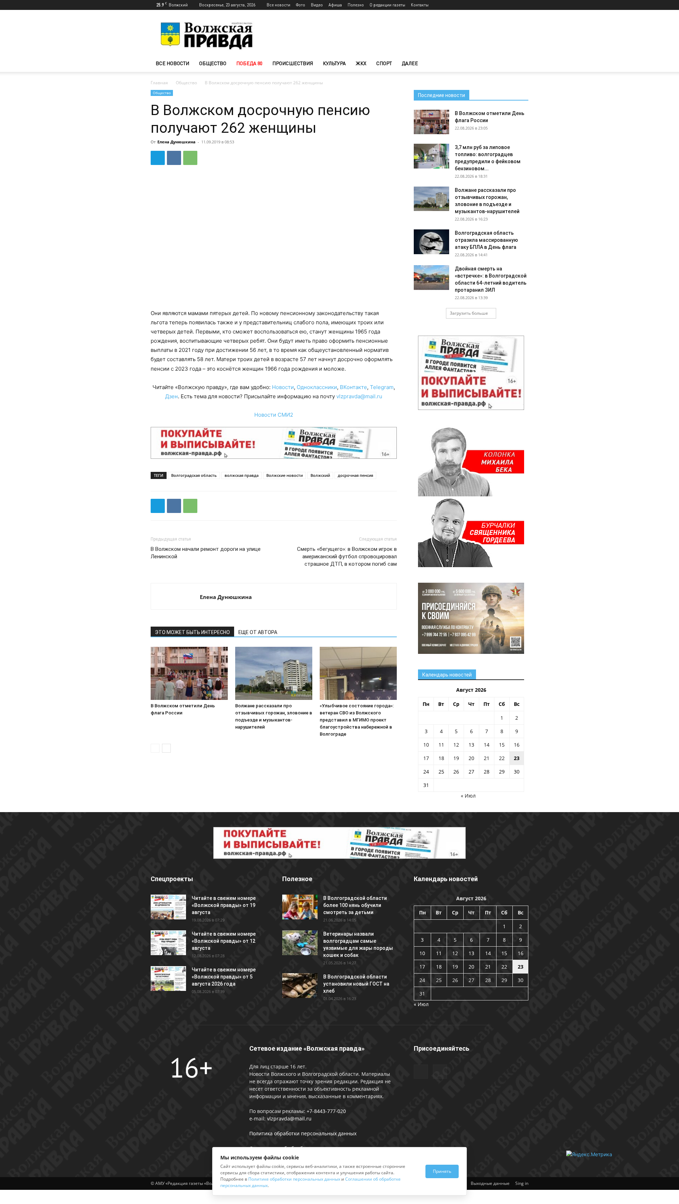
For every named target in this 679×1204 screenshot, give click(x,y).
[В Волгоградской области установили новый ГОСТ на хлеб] (300, 985)
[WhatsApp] (190, 158)
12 (456, 744)
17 (426, 758)
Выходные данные (490, 1183)
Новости (283, 387)
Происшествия (292, 63)
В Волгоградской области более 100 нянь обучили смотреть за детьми (355, 905)
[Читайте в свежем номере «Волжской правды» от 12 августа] (168, 942)
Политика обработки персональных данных (302, 1133)
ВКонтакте (353, 387)
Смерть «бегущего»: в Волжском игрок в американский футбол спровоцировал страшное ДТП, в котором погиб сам (347, 556)
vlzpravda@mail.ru (359, 396)
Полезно (356, 4)
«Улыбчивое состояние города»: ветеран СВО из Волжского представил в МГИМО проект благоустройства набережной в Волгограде (357, 720)
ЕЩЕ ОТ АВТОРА (257, 632)
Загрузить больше (469, 313)
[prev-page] (155, 748)
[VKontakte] (523, 5)
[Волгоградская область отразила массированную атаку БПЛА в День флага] (431, 241)
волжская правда (242, 475)
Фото (300, 4)
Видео (317, 4)
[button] (519, 64)
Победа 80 (249, 63)
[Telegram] (511, 5)
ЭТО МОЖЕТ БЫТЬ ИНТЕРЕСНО (192, 632)
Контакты (420, 4)
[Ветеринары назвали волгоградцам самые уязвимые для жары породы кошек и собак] (300, 942)
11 (441, 744)
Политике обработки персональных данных (294, 1179)
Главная (159, 83)
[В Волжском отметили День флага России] (189, 673)
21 (486, 758)
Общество (212, 63)
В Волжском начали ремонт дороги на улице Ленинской (206, 553)
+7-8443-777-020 (326, 1111)
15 (502, 744)
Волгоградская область (194, 475)
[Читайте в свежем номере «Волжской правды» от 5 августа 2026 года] (168, 978)
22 (502, 758)
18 (441, 758)
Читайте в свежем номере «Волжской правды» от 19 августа (224, 905)
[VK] (174, 158)
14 (486, 744)
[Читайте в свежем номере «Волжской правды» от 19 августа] (168, 907)
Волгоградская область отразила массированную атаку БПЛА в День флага (486, 240)
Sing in (521, 1183)
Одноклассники (317, 387)
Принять (442, 1171)
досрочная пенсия (355, 475)
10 (426, 744)
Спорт (384, 63)
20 (471, 758)
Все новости (278, 4)
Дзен (171, 396)
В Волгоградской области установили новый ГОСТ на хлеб (356, 984)
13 (471, 744)
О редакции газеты (387, 4)
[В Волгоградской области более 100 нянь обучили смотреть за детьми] (300, 907)
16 (517, 744)
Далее (410, 63)
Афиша (335, 4)
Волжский (320, 475)
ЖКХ (361, 63)
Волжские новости (284, 475)
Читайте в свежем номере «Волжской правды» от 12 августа (224, 941)
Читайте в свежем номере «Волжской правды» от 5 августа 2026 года (224, 977)
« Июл (468, 795)
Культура (334, 63)
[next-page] (166, 748)
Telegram (382, 387)
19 (456, 758)
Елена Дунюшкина (176, 141)
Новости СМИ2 (273, 414)
